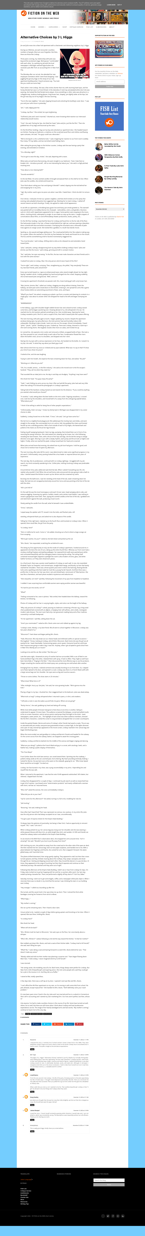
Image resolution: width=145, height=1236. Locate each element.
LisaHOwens (34, 1075)
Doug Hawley (34, 1097)
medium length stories (36, 1013)
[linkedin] (123, 1216)
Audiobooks (25, 1193)
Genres (41, 27)
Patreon (120, 73)
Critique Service (76, 27)
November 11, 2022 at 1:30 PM (81, 1054)
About (111, 27)
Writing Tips (25, 1204)
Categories (53, 27)
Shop (65, 27)
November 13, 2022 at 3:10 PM (81, 1110)
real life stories (47, 1013)
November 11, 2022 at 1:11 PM (81, 1039)
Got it (119, 5)
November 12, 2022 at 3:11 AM (81, 1097)
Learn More (111, 5)
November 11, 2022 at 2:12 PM (81, 1075)
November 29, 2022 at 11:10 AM (80, 1125)
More (22, 1199)
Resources (24, 1202)
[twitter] (108, 1216)
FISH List (89, 27)
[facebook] (113, 1216)
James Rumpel (35, 1110)
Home (33, 27)
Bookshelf (24, 1195)
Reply (32, 1049)
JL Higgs (27, 1013)
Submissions (101, 27)
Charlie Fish (120, 217)
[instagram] (118, 1216)
